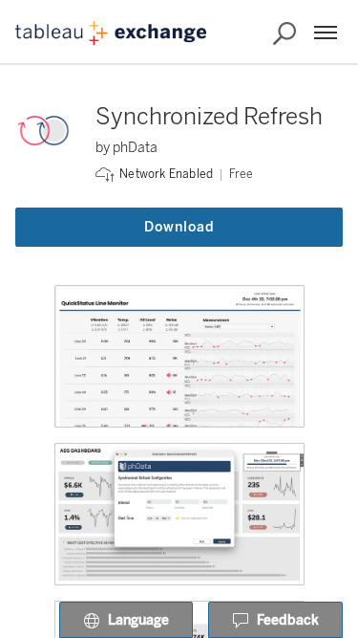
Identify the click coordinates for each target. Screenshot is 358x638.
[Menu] (325, 32)
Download (179, 227)
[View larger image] (179, 356)
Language (138, 620)
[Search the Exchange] (284, 33)
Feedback (288, 620)
